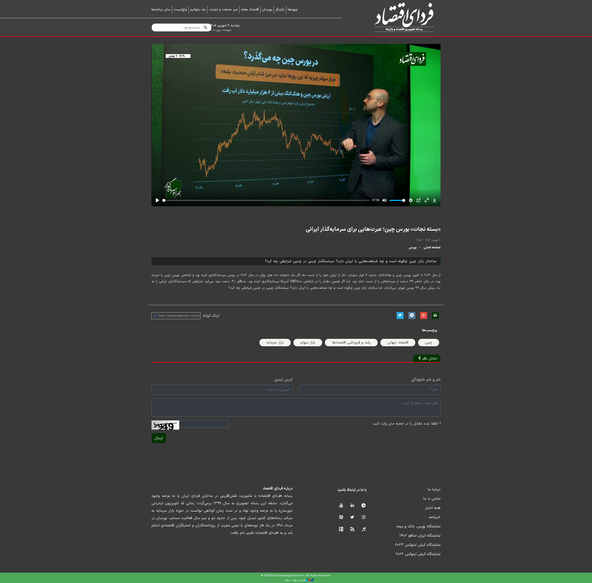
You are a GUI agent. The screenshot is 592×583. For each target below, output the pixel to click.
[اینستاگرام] (364, 517)
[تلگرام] (364, 506)
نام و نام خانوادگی (426, 380)
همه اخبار (433, 508)
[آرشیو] (341, 529)
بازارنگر (280, 9)
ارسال (158, 438)
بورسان (267, 9)
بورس (413, 247)
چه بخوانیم (198, 9)
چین (428, 342)
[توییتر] (352, 517)
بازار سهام (307, 342)
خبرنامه (435, 517)
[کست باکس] (364, 529)
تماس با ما (432, 498)
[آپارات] (341, 517)
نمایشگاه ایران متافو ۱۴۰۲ (420, 535)
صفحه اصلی (432, 247)
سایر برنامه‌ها (160, 9)
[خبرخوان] (352, 529)
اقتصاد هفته (250, 9)
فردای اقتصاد (398, 18)
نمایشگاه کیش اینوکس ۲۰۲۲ (418, 554)
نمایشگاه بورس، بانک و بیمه (418, 526)
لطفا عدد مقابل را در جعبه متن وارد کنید (407, 423)
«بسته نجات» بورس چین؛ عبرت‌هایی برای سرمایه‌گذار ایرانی (373, 229)
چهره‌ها (293, 9)
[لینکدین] (352, 506)
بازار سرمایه (275, 342)
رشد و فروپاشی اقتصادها (351, 342)
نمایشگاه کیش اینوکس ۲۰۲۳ (418, 545)
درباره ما (434, 489)
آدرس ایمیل (283, 380)
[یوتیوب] (341, 506)
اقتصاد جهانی (397, 342)
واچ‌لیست (180, 9)
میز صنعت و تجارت (223, 9)
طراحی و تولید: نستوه (295, 580)
